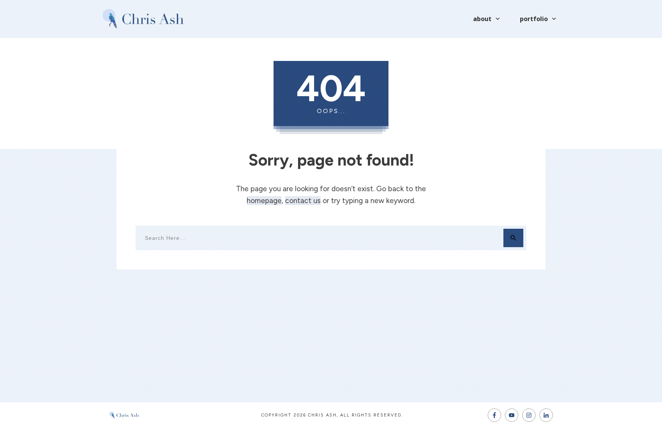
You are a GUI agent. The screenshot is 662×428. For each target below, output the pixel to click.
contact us (303, 200)
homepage (264, 200)
